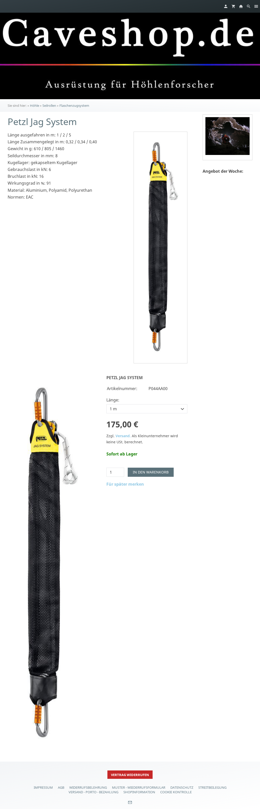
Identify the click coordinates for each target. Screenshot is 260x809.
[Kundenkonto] (226, 6)
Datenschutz (181, 787)
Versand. (123, 435)
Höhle (34, 105)
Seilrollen (49, 105)
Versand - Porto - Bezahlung (93, 792)
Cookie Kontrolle (176, 792)
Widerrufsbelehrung (88, 787)
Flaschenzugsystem (74, 105)
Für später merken (125, 484)
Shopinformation (139, 792)
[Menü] (256, 6)
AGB (61, 787)
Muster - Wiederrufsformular (138, 787)
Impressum (43, 787)
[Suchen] (248, 6)
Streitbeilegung (212, 787)
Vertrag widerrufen (130, 774)
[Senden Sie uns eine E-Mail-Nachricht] (130, 804)
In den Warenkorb (151, 472)
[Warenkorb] (233, 6)
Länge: (112, 400)
